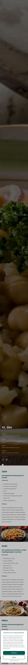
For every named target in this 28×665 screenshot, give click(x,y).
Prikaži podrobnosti (14, 660)
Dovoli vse (14, 653)
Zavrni (14, 657)
